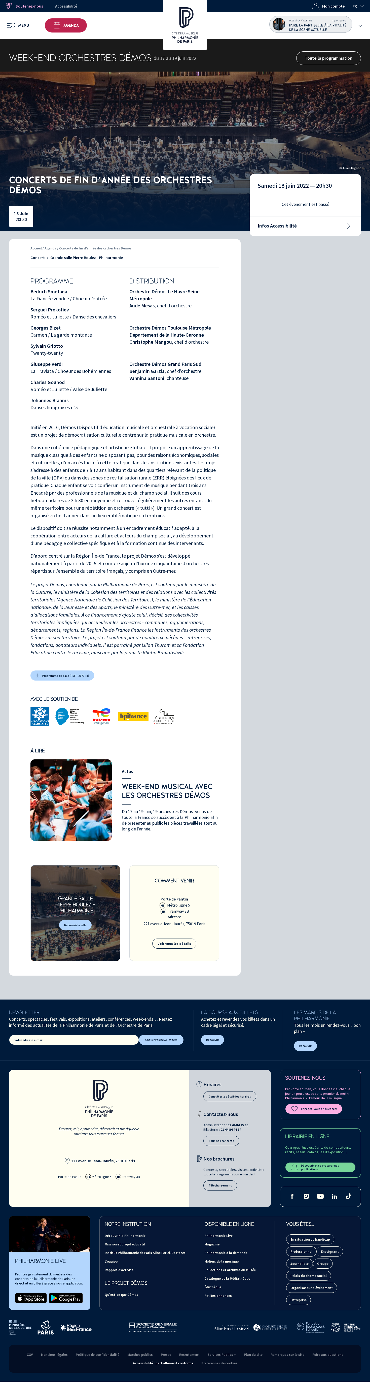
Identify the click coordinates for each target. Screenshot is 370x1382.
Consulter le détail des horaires (230, 1096)
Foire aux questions (327, 1354)
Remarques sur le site (287, 1354)
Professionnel (301, 1251)
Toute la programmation (328, 58)
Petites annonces (218, 1295)
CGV (30, 1354)
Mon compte (333, 6)
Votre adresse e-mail (29, 1040)
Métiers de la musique (221, 1261)
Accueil (36, 248)
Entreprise (298, 1300)
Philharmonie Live (218, 1235)
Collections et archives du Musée (230, 1270)
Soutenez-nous (29, 6)
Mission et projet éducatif (125, 1244)
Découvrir (212, 1040)
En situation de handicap (310, 1239)
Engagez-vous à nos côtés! (319, 1109)
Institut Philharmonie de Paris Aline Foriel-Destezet (145, 1252)
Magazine (211, 1244)
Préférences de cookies (219, 1363)
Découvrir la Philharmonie (125, 1235)
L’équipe (111, 1261)
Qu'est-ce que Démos (121, 1294)
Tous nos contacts (221, 1141)
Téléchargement (220, 1185)
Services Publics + (222, 1354)
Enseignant (330, 1251)
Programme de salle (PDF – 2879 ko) (65, 676)
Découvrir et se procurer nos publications (320, 1167)
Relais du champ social (308, 1275)
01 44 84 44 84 (230, 1129)
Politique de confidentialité (97, 1354)
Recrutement (189, 1354)
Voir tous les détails (174, 943)
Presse (166, 1354)
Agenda (71, 25)
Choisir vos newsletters (161, 1040)
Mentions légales (54, 1354)
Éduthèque (212, 1287)
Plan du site (253, 1354)
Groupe (322, 1263)
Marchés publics (140, 1354)
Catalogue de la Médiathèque (227, 1278)
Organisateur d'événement (311, 1287)
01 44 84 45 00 (238, 1125)
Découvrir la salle (75, 925)
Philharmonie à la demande (225, 1252)
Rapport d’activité (119, 1270)
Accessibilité (66, 6)
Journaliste (299, 1263)
